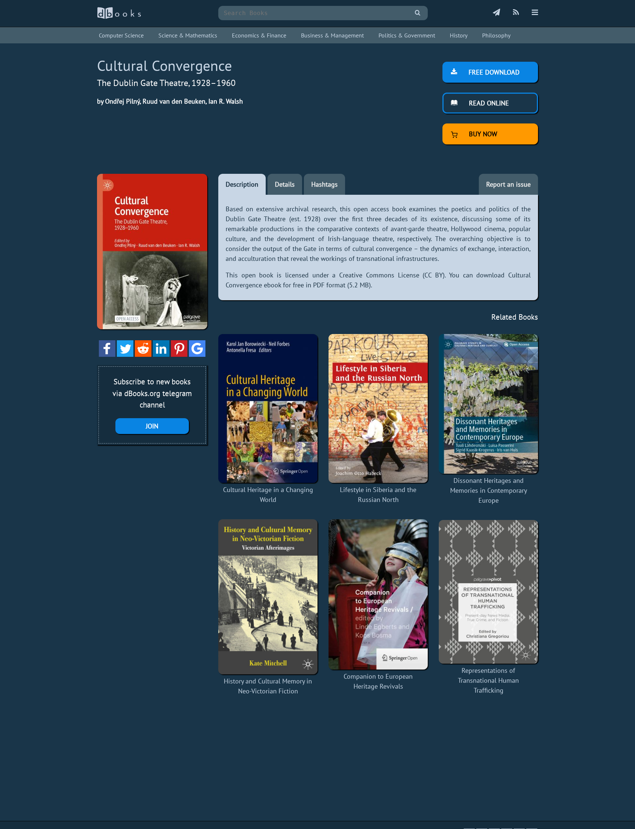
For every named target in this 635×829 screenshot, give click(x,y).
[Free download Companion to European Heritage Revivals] (378, 594)
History (458, 35)
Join (152, 426)
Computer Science (121, 35)
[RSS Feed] (516, 13)
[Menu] (535, 13)
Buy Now (482, 134)
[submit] (418, 13)
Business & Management (332, 35)
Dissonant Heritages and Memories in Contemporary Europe (488, 490)
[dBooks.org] (119, 17)
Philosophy (496, 35)
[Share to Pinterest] (179, 354)
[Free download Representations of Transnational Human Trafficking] (488, 592)
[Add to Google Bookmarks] (197, 354)
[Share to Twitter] (125, 354)
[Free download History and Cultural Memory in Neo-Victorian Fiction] (268, 596)
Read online (488, 103)
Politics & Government (407, 35)
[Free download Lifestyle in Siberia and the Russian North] (378, 408)
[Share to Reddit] (143, 354)
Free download (493, 72)
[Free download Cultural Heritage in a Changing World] (268, 408)
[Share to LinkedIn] (161, 354)
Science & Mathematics (187, 35)
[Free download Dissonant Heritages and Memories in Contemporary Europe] (488, 404)
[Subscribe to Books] (496, 13)
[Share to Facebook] (107, 354)
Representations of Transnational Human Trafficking (488, 680)
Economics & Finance (259, 35)
